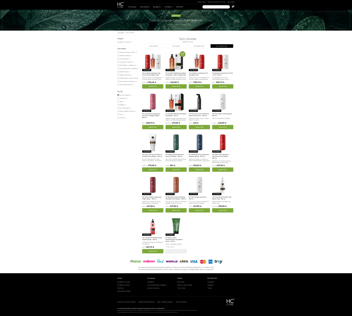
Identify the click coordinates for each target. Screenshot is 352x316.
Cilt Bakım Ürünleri (123, 285)
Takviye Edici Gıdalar (124, 291)
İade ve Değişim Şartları (165, 302)
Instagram (210, 282)
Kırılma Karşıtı (124, 59)
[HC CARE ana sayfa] (122, 5)
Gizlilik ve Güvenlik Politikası (126, 302)
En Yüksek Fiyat (221, 46)
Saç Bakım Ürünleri (124, 42)
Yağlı (122, 101)
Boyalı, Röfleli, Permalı (127, 111)
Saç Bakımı (157, 7)
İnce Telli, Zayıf (125, 108)
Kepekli (122, 105)
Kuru (122, 114)
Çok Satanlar (153, 46)
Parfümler (179, 7)
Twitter (209, 288)
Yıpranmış (123, 98)
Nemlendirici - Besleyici (127, 65)
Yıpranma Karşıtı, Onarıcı (128, 52)
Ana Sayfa (121, 32)
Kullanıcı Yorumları (153, 288)
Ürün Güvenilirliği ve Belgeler (156, 285)
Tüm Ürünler (181, 288)
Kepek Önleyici (125, 72)
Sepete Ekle (153, 86)
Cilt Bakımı (168, 7)
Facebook (210, 285)
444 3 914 (217, 2)
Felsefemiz (150, 282)
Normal (122, 118)
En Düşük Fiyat (199, 46)
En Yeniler (176, 46)
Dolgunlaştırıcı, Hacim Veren (129, 78)
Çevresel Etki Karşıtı (126, 84)
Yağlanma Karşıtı (125, 75)
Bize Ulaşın (231, 2)
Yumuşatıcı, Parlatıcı (126, 62)
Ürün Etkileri (121, 49)
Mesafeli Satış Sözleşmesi (146, 302)
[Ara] (204, 7)
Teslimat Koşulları (181, 302)
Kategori (120, 38)
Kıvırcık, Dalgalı (125, 95)
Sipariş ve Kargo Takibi (184, 285)
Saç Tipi (120, 91)
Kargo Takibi (202, 2)
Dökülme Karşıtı (125, 55)
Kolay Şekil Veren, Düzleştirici (129, 68)
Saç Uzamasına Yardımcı (128, 81)
